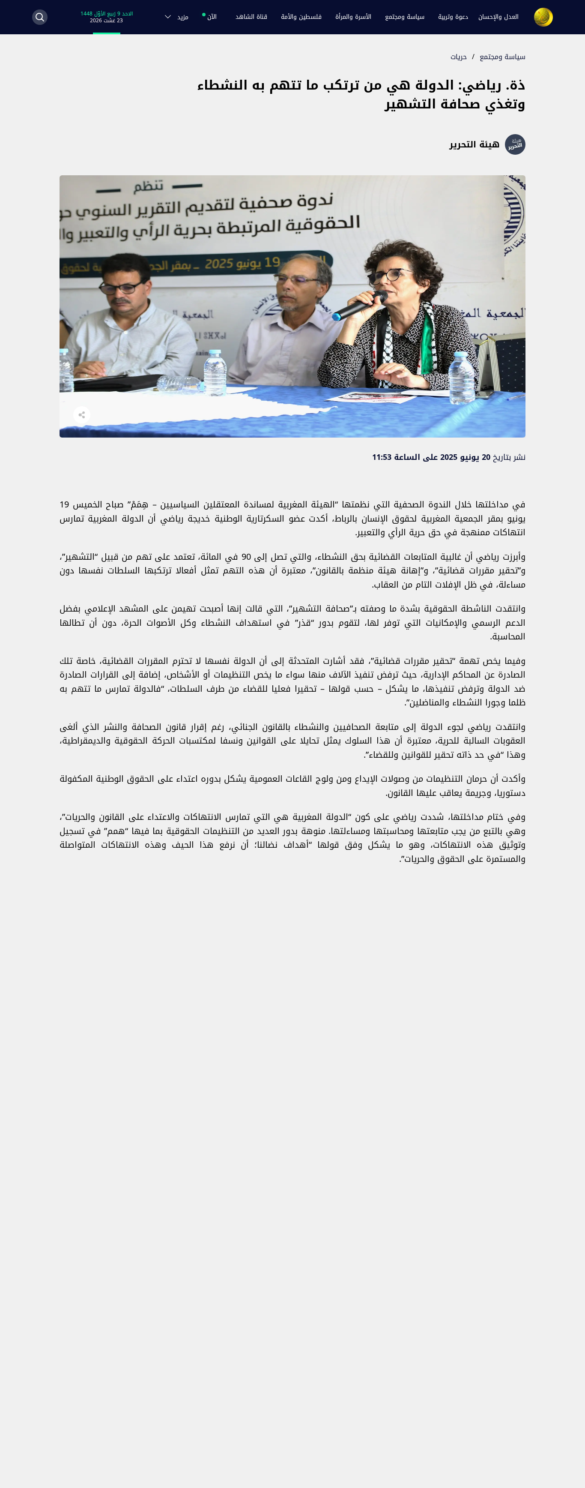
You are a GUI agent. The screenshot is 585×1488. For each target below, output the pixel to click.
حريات (459, 56)
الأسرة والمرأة (353, 17)
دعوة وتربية (453, 17)
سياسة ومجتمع (404, 17)
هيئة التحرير (474, 144)
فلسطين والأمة (301, 17)
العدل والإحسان (498, 17)
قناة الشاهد (251, 17)
